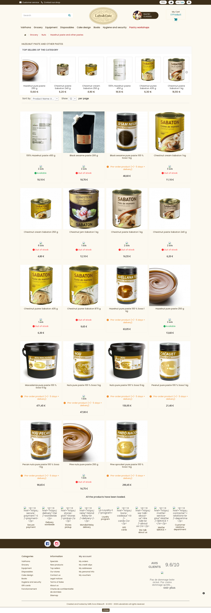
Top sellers (55, 568)
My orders (83, 561)
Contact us (55, 575)
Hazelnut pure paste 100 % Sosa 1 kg (127, 310)
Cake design (27, 575)
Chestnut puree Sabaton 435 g (148, 87)
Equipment (27, 568)
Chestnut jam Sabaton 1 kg (83, 232)
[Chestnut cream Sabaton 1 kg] (169, 132)
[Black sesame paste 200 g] (83, 132)
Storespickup (68, 526)
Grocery (25, 564)
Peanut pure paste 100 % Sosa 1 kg (170, 385)
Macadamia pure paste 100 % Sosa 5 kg (41, 386)
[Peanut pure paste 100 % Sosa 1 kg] (169, 362)
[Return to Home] (25, 35)
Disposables (27, 571)
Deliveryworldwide (50, 523)
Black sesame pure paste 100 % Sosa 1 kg (127, 156)
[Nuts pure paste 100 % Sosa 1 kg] (83, 362)
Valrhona (26, 561)
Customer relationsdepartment (180, 527)
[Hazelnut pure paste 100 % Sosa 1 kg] (127, 285)
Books (24, 578)
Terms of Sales (57, 582)
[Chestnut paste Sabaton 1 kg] (176, 69)
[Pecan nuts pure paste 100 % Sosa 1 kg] (41, 441)
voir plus (169, 587)
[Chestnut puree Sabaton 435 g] (148, 69)
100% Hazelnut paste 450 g (120, 87)
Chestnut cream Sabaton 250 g (91, 87)
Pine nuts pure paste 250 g (83, 464)
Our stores (55, 571)
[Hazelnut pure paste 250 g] (34, 69)
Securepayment (31, 526)
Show (65, 98)
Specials (54, 561)
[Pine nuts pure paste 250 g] (83, 441)
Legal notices (56, 578)
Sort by (26, 98)
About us (54, 585)
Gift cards (124, 528)
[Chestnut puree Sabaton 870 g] (83, 285)
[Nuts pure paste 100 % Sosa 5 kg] (127, 362)
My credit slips (85, 564)
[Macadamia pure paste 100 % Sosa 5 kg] (41, 362)
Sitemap (54, 595)
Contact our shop (52, 2)
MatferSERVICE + (161, 528)
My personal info (86, 571)
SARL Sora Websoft (96, 604)
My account (85, 556)
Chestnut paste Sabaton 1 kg (176, 87)
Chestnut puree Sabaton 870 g (84, 308)
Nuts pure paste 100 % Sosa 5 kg (127, 385)
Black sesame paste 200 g (84, 155)
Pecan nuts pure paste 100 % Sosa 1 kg (41, 465)
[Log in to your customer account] (188, 2)
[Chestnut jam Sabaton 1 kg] (83, 208)
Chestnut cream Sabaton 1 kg (170, 155)
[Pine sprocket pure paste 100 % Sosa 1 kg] (127, 441)
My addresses (85, 568)
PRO (163, 2)
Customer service (30, 2)
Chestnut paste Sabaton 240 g (62, 87)
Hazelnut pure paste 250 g (34, 87)
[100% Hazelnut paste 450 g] (119, 69)
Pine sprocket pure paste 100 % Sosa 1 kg (126, 465)
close (106, 610)
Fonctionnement (29, 589)
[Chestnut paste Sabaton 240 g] (63, 69)
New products (56, 564)
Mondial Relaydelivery (87, 526)
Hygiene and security (31, 582)
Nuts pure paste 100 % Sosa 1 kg (84, 385)
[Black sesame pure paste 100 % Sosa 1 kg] (127, 132)
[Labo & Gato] (103, 16)
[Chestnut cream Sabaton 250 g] (91, 69)
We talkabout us (142, 531)
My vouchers (85, 575)
